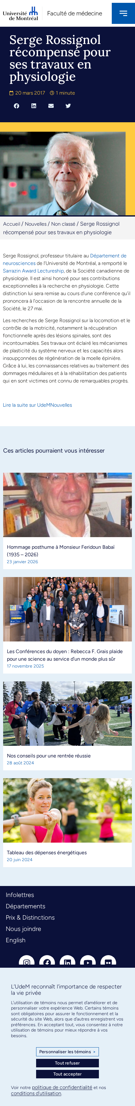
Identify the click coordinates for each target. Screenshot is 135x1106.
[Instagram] (27, 963)
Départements (25, 906)
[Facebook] (47, 963)
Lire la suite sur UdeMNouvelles (37, 405)
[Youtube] (88, 963)
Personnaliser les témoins (67, 1051)
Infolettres (20, 895)
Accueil (11, 224)
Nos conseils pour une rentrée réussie (49, 756)
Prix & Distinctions (30, 917)
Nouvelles (35, 224)
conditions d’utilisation (36, 1093)
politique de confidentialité (62, 1087)
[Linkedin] (67, 963)
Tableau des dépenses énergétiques (47, 853)
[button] (16, 106)
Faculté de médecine (74, 13)
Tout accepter (67, 1074)
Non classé (63, 224)
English (15, 940)
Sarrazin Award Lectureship (33, 271)
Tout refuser (67, 1063)
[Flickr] (108, 963)
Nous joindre (23, 929)
